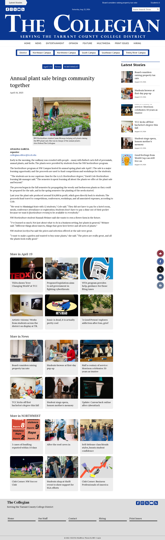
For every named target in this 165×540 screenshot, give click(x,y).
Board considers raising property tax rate (111, 2)
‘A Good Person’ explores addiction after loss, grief (95, 321)
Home (27, 43)
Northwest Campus (66, 52)
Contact (73, 518)
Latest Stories (133, 64)
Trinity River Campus (136, 52)
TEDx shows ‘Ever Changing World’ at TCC (24, 284)
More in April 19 (21, 254)
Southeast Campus (111, 52)
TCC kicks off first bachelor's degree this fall (25, 404)
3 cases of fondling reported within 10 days (24, 446)
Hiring (137, 43)
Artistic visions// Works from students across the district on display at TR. (25, 323)
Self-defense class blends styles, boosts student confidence (95, 447)
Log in (99, 538)
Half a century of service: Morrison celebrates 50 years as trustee (146, 108)
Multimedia (103, 43)
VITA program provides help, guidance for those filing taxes (94, 286)
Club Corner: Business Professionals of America (95, 483)
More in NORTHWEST (25, 416)
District (23, 52)
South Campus (89, 52)
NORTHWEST (71, 66)
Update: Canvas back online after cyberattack (96, 404)
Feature (87, 43)
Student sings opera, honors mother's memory (60, 404)
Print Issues (122, 43)
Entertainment (55, 43)
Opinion (73, 43)
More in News (19, 336)
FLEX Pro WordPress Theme (80, 538)
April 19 (47, 66)
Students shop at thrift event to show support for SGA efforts (60, 484)
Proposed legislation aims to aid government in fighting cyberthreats (60, 286)
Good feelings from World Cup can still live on (145, 158)
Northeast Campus (42, 52)
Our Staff (42, 518)
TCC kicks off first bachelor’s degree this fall (146, 124)
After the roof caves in (58, 444)
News (38, 43)
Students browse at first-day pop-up (145, 92)
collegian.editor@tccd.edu (23, 155)
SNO (93, 538)
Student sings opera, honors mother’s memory (145, 141)
